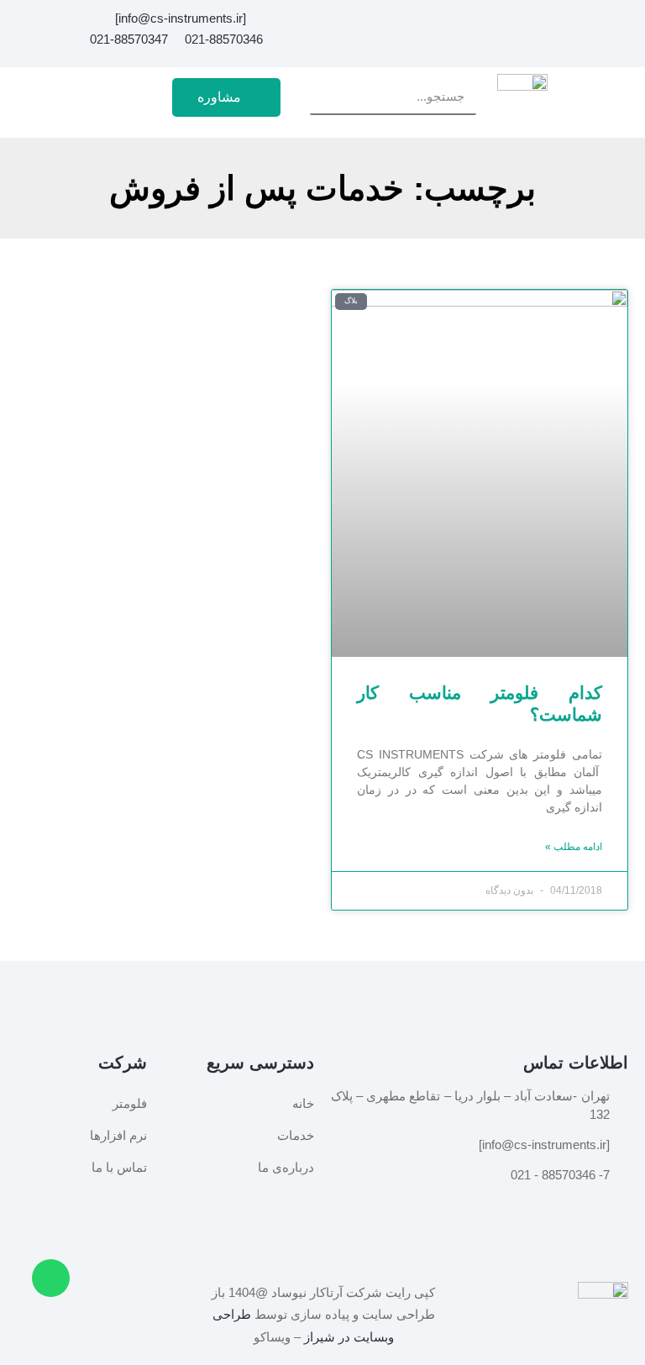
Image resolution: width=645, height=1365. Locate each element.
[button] (116, 97)
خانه (303, 1103)
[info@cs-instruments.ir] (180, 18)
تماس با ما (119, 1167)
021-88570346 (224, 39)
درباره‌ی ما (286, 1167)
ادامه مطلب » (573, 847)
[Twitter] (451, 22)
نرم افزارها (118, 1135)
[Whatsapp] (51, 1278)
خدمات (295, 1135)
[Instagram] (479, 22)
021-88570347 (129, 39)
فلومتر (130, 1103)
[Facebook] (508, 22)
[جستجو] (327, 96)
